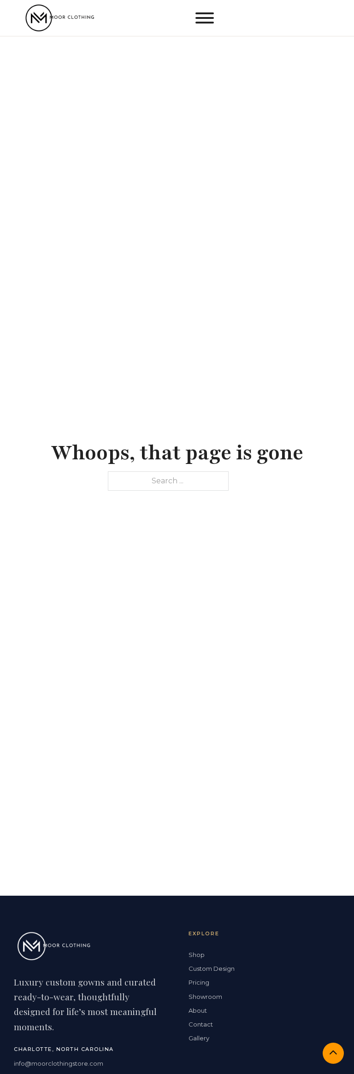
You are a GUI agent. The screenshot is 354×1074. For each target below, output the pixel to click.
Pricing (199, 982)
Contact (201, 1024)
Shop (197, 954)
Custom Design (212, 968)
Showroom (205, 996)
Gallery (199, 1038)
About (198, 1010)
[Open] (204, 17)
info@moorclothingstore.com (58, 1063)
